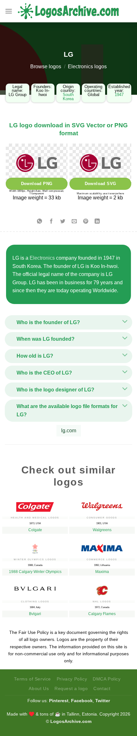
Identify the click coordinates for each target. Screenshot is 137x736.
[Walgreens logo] (102, 505)
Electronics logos (87, 66)
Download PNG (37, 183)
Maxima (102, 571)
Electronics (42, 258)
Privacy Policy (72, 678)
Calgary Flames (102, 614)
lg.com (68, 430)
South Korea (68, 96)
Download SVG (100, 183)
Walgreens (102, 530)
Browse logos (45, 66)
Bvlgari (35, 614)
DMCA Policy (107, 678)
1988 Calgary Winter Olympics (35, 571)
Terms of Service (32, 678)
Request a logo (71, 688)
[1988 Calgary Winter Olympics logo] (35, 547)
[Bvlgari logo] (35, 587)
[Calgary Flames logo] (102, 589)
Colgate (35, 530)
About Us (39, 688)
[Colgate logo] (35, 505)
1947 (119, 94)
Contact (101, 688)
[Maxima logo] (102, 547)
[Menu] (8, 11)
